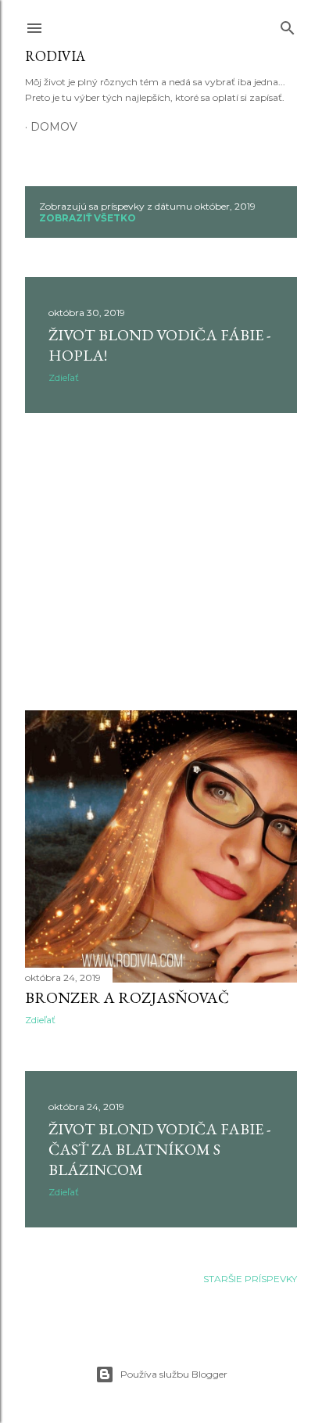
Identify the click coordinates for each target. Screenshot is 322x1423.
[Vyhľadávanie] (287, 24)
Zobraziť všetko (87, 218)
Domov (53, 127)
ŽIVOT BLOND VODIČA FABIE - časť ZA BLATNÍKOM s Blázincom (159, 1149)
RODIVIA (55, 56)
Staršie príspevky (250, 1279)
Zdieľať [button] (63, 377)
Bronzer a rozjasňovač (127, 997)
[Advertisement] (161, 561)
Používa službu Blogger (173, 1374)
